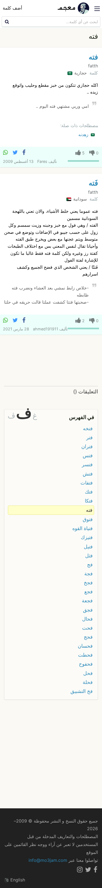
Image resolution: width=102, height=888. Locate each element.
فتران (87, 446)
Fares (42, 161)
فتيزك (87, 537)
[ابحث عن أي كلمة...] (6, 21)
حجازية (80, 73)
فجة (88, 573)
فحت (87, 628)
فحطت (85, 655)
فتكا (89, 501)
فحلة (88, 682)
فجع (88, 591)
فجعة (87, 600)
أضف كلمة (12, 8)
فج (90, 564)
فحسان (85, 646)
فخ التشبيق (81, 691)
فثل (89, 555)
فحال (87, 619)
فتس (88, 455)
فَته (93, 183)
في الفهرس (81, 417)
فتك (89, 492)
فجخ (88, 582)
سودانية (79, 199)
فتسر (87, 464)
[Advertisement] (51, 361)
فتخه (88, 428)
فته (93, 57)
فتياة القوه (82, 528)
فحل (88, 673)
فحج (88, 637)
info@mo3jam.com (48, 860)
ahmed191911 (45, 329)
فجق (88, 610)
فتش (88, 474)
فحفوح (86, 664)
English (17, 880)
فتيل (88, 546)
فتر (89, 437)
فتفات (87, 483)
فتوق (88, 519)
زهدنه (84, 134)
